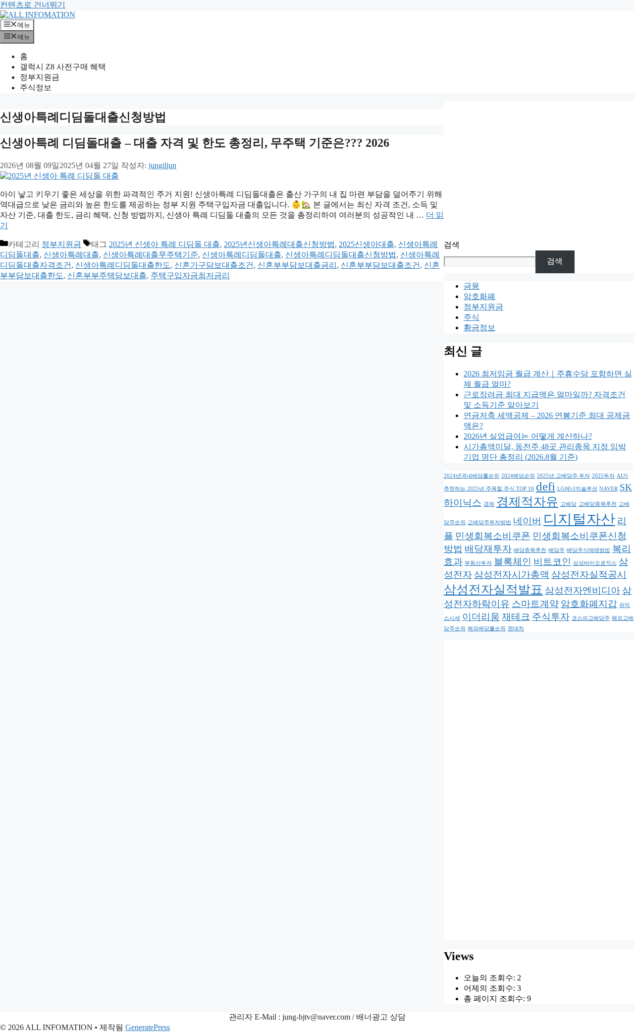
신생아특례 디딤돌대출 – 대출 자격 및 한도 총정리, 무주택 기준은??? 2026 (194, 142)
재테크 (516, 616)
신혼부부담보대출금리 (297, 265)
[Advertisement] (539, 170)
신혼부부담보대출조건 (380, 265)
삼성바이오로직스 (595, 563)
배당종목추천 (530, 550)
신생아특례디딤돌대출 (241, 254)
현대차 (516, 628)
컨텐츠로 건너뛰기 (32, 4)
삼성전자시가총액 (511, 574)
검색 (452, 245)
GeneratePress (147, 1027)
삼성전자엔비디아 (582, 590)
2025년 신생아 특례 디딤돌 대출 (164, 244)
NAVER (608, 488)
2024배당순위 (518, 476)
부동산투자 (478, 563)
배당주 (556, 550)
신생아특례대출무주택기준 (150, 254)
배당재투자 (488, 549)
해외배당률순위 (487, 628)
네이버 (527, 521)
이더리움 (481, 616)
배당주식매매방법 (588, 550)
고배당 (568, 504)
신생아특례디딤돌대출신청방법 (340, 254)
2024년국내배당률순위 (471, 476)
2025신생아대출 (366, 244)
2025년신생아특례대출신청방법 (279, 244)
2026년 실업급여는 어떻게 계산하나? (528, 436)
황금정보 (479, 327)
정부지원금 (39, 77)
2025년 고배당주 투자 (563, 476)
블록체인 (512, 561)
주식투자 (551, 616)
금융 (471, 286)
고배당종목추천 (598, 504)
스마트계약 (535, 604)
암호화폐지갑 (589, 604)
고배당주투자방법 (489, 522)
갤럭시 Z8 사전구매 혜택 (63, 66)
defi (545, 486)
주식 (471, 317)
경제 (488, 504)
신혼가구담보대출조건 (214, 265)
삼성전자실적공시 (589, 574)
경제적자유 (527, 501)
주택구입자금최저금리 (190, 275)
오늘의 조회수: (490, 977)
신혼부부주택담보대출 (107, 275)
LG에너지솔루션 (577, 488)
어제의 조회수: (490, 988)
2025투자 (603, 476)
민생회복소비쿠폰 (492, 536)
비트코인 (552, 561)
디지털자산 (579, 519)
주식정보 (36, 87)
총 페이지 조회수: (495, 998)
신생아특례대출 (71, 254)
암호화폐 (479, 296)
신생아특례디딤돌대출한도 (122, 265)
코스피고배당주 (591, 618)
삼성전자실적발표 (493, 589)
